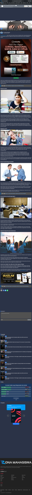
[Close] (31, 241)
